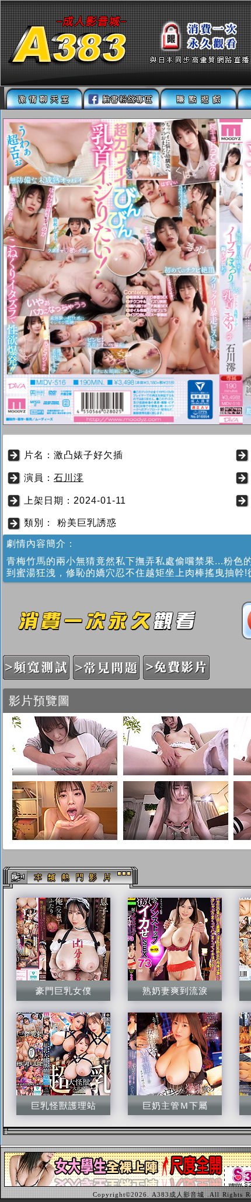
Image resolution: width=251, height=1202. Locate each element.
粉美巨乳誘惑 (87, 523)
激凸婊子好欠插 (88, 455)
